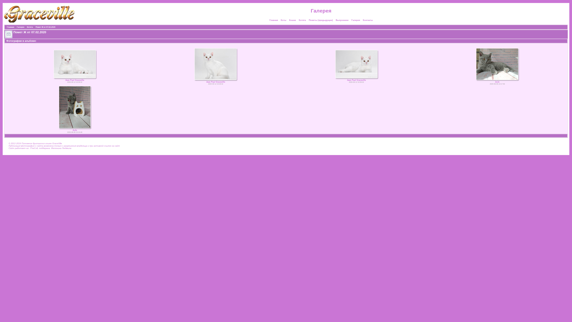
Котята (302, 20)
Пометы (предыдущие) (321, 20)
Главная (273, 20)
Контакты (368, 20)
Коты (283, 20)
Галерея (355, 20)
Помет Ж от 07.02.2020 (45, 27)
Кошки (292, 20)
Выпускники (342, 20)
